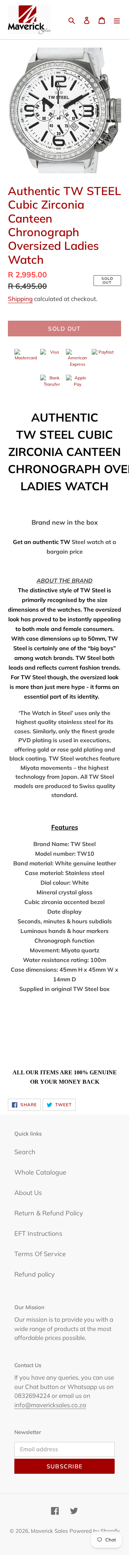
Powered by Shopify (95, 1530)
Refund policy (34, 1274)
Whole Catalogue (40, 1172)
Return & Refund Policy (48, 1213)
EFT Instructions (38, 1233)
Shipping (20, 298)
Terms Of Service (40, 1254)
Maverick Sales (49, 1530)
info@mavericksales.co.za (50, 1405)
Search (24, 1152)
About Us (28, 1193)
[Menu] (116, 19)
